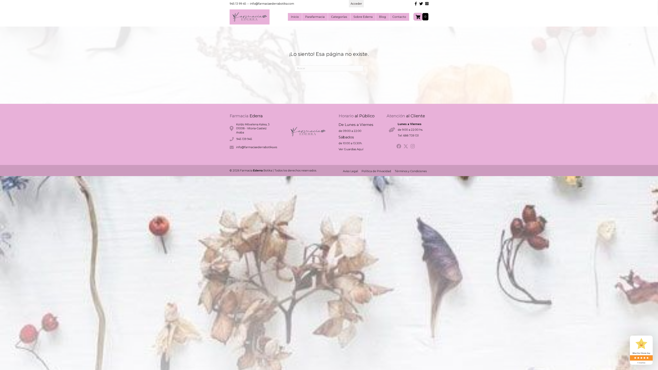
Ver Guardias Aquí (351, 149)
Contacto (399, 16)
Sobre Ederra (363, 16)
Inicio (295, 16)
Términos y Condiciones (411, 171)
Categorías (339, 16)
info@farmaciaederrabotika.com (272, 3)
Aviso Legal (350, 171)
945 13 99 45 (238, 3)
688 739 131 (411, 135)
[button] (398, 146)
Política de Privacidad (376, 171)
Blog (382, 16)
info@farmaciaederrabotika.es (256, 147)
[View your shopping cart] (417, 17)
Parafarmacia (315, 16)
